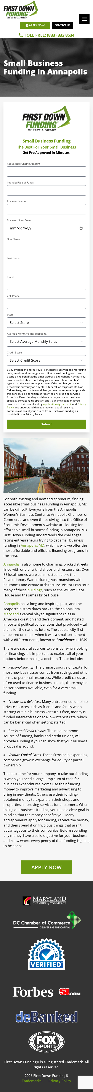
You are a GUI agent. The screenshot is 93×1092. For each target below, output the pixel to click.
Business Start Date (19, 220)
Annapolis (11, 564)
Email (10, 277)
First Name (13, 239)
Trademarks (32, 1080)
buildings (34, 590)
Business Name (16, 201)
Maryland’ (11, 614)
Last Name (13, 258)
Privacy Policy (59, 1080)
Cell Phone (13, 296)
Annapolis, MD (32, 545)
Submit (46, 424)
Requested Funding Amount (23, 163)
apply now (46, 867)
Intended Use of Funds (20, 182)
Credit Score (14, 352)
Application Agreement (57, 404)
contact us (62, 25)
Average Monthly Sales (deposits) (27, 333)
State (10, 315)
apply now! (37, 25)
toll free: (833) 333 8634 (49, 35)
